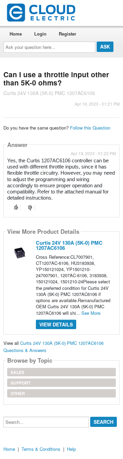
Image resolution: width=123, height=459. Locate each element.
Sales (17, 372)
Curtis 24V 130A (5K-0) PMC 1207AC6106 (69, 245)
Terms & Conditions (41, 449)
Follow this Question (90, 127)
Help (71, 449)
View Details (56, 324)
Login (40, 33)
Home (16, 33)
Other (18, 393)
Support (20, 383)
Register (67, 33)
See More (90, 313)
